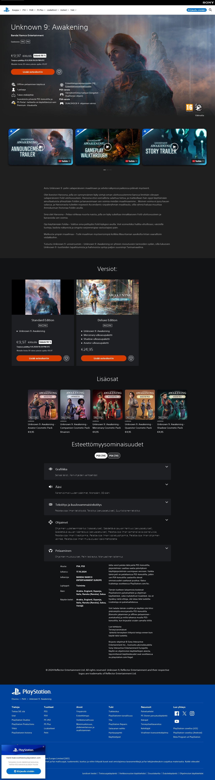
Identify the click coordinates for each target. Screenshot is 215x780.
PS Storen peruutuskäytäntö (154, 715)
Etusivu (15, 699)
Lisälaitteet (52, 10)
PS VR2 (47, 720)
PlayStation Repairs (118, 724)
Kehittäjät (145, 728)
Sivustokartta (154, 773)
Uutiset (63, 10)
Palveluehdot (147, 711)
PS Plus (40, 10)
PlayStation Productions (23, 724)
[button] (78, 86)
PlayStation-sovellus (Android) (187, 732)
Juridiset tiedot (89, 773)
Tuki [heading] (111, 707)
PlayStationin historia (22, 732)
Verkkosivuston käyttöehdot (132, 773)
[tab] (101, 456)
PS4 (46, 715)
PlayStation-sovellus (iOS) (185, 728)
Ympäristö (81, 711)
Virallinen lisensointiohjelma (154, 732)
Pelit (31, 10)
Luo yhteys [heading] (179, 707)
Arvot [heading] (79, 707)
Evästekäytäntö (170, 773)
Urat (14, 715)
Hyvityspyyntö (115, 732)
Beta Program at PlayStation (186, 737)
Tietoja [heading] (15, 707)
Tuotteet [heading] (49, 707)
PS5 (24, 10)
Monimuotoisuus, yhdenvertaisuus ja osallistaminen (85, 727)
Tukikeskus (114, 711)
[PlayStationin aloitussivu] (6, 10)
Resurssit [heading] (146, 707)
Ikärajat (144, 720)
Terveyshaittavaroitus (151, 724)
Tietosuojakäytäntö (108, 773)
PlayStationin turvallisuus (121, 715)
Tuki (72, 10)
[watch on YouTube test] (131, 161)
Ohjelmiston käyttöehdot (191, 773)
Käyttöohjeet (115, 737)
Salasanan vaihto (117, 728)
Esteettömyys (82, 715)
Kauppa (15, 10)
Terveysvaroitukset (118, 629)
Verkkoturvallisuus (85, 720)
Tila (110, 720)
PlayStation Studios (21, 720)
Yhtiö (14, 728)
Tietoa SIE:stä (18, 711)
